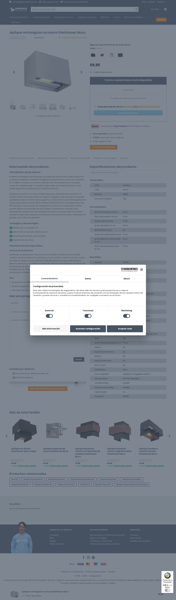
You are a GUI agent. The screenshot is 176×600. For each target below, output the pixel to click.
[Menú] (171, 572)
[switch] (167, 590)
